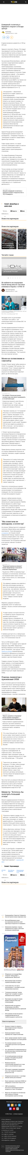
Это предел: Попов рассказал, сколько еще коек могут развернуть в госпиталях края (13, 397)
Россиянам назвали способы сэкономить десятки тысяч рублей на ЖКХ (15, 1044)
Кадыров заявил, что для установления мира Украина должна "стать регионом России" (13, 268)
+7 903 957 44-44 (7, 1132)
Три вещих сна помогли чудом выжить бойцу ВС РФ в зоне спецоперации (13, 1000)
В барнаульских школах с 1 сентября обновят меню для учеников (15, 1076)
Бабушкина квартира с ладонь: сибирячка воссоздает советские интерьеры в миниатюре (14, 928)
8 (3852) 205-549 (7, 1138)
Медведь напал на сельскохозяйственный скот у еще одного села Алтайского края (15, 1064)
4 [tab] (15, 278)
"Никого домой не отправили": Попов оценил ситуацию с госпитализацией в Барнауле (12, 717)
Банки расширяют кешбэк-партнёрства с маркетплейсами (14, 1033)
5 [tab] (17, 278)
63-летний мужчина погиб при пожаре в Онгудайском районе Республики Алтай (14, 1057)
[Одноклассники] (11, 37)
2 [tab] (10, 278)
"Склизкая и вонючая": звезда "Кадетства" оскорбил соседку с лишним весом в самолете (14, 994)
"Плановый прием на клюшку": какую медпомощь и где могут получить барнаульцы (12, 567)
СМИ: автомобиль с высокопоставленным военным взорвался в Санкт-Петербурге (14, 1087)
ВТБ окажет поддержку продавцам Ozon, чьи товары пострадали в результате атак (15, 1071)
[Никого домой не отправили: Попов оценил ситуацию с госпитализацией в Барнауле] (14, 705)
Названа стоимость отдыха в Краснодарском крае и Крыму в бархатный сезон (14, 1027)
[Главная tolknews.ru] (14, 2)
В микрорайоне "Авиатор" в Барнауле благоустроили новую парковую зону (15, 916)
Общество (7, 291)
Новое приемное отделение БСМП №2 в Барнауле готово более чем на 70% (15, 1081)
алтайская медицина (11, 871)
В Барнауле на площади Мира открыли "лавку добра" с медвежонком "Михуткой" (13, 975)
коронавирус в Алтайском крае (20, 871)
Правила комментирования (11, 1148)
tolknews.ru (8, 1119)
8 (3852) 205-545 (7, 1136)
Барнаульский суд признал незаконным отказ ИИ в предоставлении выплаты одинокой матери (15, 1008)
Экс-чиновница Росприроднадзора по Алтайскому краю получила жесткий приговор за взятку (15, 1051)
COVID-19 (4, 871)
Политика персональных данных (12, 1145)
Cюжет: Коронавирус (11, 866)
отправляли (5, 533)
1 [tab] (8, 278)
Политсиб (7, 33)
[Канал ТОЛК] (22, 211)
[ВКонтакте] (7, 37)
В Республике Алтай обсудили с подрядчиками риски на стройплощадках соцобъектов (14, 1015)
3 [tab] (13, 278)
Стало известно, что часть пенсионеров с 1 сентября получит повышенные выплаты (15, 987)
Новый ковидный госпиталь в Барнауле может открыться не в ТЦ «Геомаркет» (13, 192)
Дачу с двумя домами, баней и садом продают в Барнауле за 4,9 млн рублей (15, 1038)
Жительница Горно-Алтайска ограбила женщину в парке (13, 981)
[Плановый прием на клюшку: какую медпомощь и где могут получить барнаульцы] (14, 555)
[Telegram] (3, 37)
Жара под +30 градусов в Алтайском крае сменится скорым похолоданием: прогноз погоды (15, 1094)
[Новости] (13, 211)
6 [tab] (20, 278)
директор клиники (7, 651)
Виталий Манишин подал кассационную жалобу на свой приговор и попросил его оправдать (15, 922)
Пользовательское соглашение (12, 1147)
